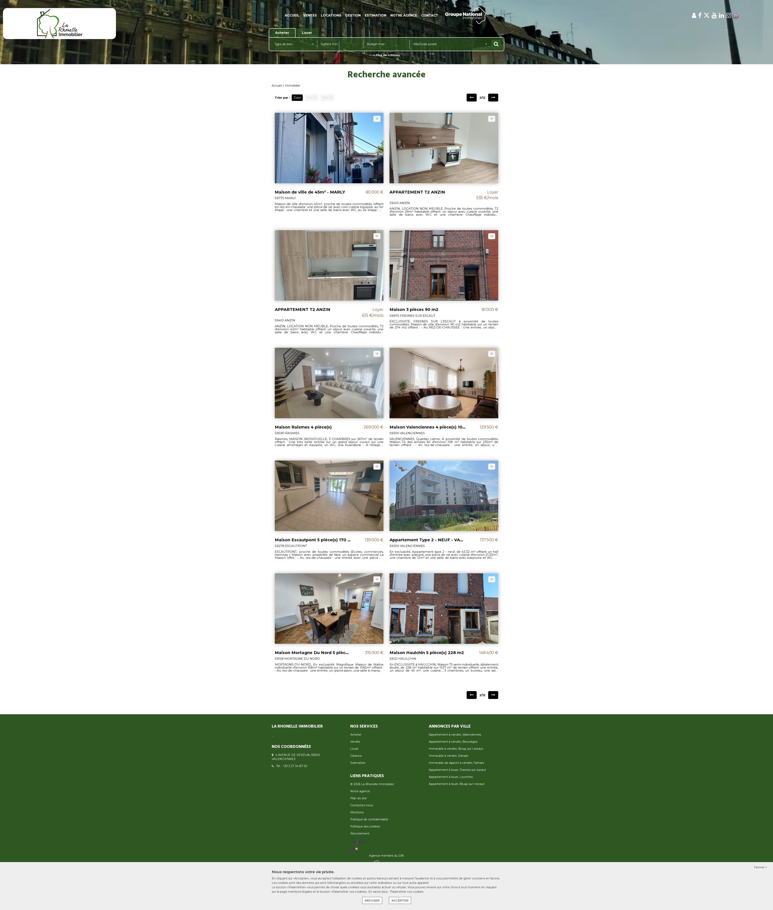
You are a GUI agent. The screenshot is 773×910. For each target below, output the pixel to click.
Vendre (355, 741)
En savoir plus (378, 891)
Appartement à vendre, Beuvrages (453, 741)
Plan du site (358, 798)
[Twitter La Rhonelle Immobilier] (707, 15)
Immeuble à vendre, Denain (448, 756)
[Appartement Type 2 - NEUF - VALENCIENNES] (444, 495)
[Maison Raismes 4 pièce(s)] (329, 382)
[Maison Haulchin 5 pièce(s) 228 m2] (444, 608)
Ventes (310, 15)
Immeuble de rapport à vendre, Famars (456, 763)
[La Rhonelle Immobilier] (59, 23)
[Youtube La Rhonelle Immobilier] (714, 15)
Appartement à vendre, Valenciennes (455, 734)
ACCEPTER (400, 900)
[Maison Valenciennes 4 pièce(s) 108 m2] (444, 382)
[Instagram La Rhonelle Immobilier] (728, 15)
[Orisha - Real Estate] (358, 842)
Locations (331, 15)
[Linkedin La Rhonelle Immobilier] (721, 15)
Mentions (357, 812)
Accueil (292, 15)
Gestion (353, 15)
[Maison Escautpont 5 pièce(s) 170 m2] (329, 495)
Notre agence (403, 15)
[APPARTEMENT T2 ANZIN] (444, 147)
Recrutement (360, 833)
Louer (354, 749)
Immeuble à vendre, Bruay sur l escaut (456, 749)
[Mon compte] (694, 15)
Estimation (375, 15)
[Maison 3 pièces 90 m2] (444, 265)
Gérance (356, 756)
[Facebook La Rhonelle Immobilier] (700, 15)
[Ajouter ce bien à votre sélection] (376, 119)
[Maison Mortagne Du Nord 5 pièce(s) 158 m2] (329, 608)
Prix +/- (327, 97)
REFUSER (372, 900)
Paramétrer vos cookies (406, 891)
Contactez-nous (361, 805)
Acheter (356, 734)
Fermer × (760, 867)
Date (297, 97)
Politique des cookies (365, 826)
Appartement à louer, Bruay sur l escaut (457, 784)
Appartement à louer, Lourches (451, 777)
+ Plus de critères (386, 55)
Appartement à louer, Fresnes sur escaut (457, 770)
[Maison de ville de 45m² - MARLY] (329, 147)
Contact (429, 15)
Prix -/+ (311, 97)
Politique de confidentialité (369, 819)
